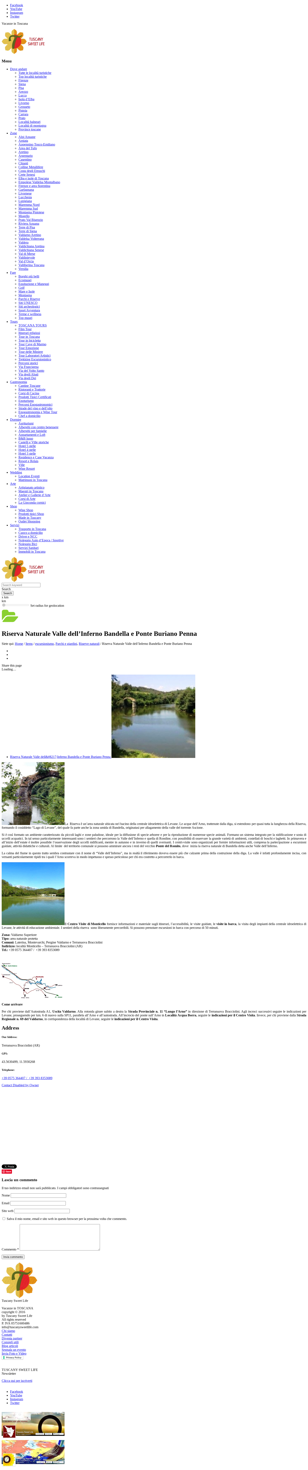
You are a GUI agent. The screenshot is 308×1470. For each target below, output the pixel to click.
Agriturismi (26, 423)
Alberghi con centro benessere (38, 427)
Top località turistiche (32, 76)
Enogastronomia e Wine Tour (37, 412)
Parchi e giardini (66, 643)
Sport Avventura (29, 310)
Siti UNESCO (28, 303)
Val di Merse (26, 254)
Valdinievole (26, 257)
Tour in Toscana (29, 336)
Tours (14, 321)
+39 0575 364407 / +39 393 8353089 (27, 1078)
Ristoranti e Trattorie (31, 389)
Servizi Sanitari (28, 548)
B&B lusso (25, 438)
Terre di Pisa (26, 227)
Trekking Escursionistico (34, 359)
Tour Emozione (28, 348)
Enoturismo (26, 401)
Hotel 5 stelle (27, 446)
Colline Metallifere (30, 167)
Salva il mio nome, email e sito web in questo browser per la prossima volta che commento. (67, 1219)
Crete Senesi (26, 174)
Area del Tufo (27, 148)
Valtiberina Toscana (31, 265)
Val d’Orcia (26, 261)
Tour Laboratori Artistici (34, 355)
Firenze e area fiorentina (34, 186)
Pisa (21, 88)
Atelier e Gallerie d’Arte (34, 495)
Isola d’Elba (26, 99)
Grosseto (24, 106)
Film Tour (25, 329)
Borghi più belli (28, 276)
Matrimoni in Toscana (32, 480)
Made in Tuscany (29, 517)
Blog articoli (10, 1346)
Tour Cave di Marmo (32, 344)
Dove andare (18, 69)
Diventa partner (12, 1338)
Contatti (7, 1334)
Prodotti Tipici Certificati (34, 397)
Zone (13, 133)
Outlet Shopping (29, 521)
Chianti (23, 163)
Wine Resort (26, 468)
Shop (13, 506)
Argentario (25, 155)
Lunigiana (25, 201)
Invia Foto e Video (14, 1353)
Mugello (24, 216)
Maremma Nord (29, 204)
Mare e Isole (26, 291)
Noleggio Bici (27, 544)
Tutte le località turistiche (34, 73)
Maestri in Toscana (30, 491)
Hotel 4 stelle (27, 450)
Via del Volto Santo (31, 370)
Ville (21, 465)
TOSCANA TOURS (32, 325)
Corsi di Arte (26, 499)
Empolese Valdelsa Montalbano (39, 182)
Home (19, 643)
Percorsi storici (28, 363)
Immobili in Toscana (31, 551)
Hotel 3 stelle (27, 453)
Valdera (23, 242)
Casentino (25, 159)
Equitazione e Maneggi (33, 284)
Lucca (22, 95)
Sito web (7, 1211)
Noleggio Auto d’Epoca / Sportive (41, 540)
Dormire (15, 419)
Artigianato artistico (31, 487)
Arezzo (23, 91)
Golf (21, 287)
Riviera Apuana (28, 223)
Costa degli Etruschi (31, 171)
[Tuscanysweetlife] (23, 53)
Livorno (23, 103)
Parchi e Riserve (29, 299)
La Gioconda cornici (32, 502)
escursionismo (44, 643)
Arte (13, 483)
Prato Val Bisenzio (30, 220)
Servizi (14, 525)
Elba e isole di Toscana (33, 178)
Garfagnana (26, 189)
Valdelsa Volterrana (31, 238)
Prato (21, 118)
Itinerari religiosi (29, 333)
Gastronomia (18, 382)
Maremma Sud (28, 208)
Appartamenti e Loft (31, 434)
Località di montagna (32, 125)
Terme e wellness (29, 314)
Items (29, 643)
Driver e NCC (27, 536)
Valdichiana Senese (31, 250)
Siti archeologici (29, 306)
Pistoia (22, 110)
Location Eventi (29, 476)
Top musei (25, 318)
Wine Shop (25, 510)
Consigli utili (10, 1342)
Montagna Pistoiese (31, 212)
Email (6, 1203)
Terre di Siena (27, 231)
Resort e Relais (28, 461)
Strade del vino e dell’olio (35, 408)
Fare (13, 272)
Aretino (23, 152)
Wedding (16, 472)
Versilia (23, 269)
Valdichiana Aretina (31, 246)
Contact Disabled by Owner (20, 1085)
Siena (22, 84)
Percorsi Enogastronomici (35, 404)
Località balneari (29, 122)
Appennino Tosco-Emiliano (36, 144)
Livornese (25, 193)
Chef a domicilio (29, 416)
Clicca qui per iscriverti (17, 1380)
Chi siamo (8, 1331)
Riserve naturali (89, 643)
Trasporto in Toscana (32, 529)
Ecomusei (24, 280)
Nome (6, 1195)
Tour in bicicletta (29, 340)
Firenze (23, 80)
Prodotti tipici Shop (31, 514)
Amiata (23, 140)
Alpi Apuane (26, 137)
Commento (10, 1249)
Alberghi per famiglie (32, 431)
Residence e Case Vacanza (36, 457)
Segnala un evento (14, 1349)
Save (8, 1171)
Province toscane (29, 129)
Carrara (23, 114)
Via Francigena (28, 367)
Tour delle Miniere (30, 352)
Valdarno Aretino (29, 235)
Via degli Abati (28, 374)
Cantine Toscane (29, 385)
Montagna (25, 295)
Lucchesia (25, 197)
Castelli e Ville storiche (33, 442)
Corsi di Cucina (28, 393)
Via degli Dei (27, 378)
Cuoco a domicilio (30, 532)
